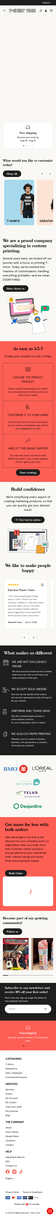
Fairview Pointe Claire (21, 590)
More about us (15, 288)
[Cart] (51, 10)
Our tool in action (30, 519)
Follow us (12, 931)
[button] (42, 174)
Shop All (12, 173)
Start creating (28, 472)
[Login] (46, 10)
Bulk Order (16, 873)
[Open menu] (4, 10)
